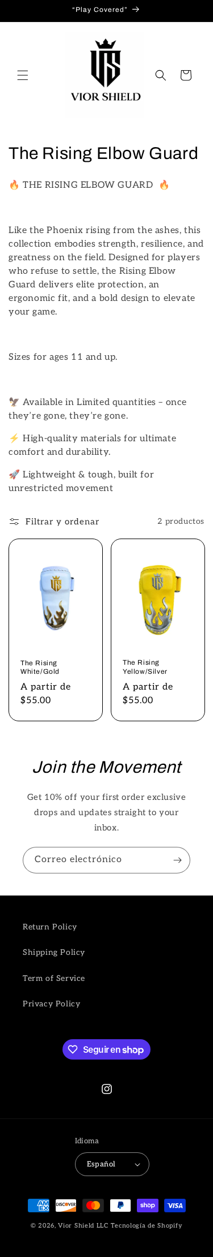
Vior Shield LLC (83, 1225)
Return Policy (50, 927)
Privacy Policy (51, 1004)
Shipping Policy (54, 952)
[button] (22, 75)
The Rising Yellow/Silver (145, 666)
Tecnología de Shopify (147, 1225)
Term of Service (54, 978)
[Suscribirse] (177, 860)
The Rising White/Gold (40, 666)
